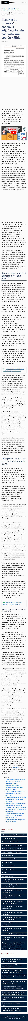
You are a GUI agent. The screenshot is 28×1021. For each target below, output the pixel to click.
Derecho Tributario (8, 869)
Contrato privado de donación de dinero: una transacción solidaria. (16, 799)
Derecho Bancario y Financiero (12, 845)
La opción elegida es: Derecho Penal (13, 934)
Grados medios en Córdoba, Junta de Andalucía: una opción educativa (15, 815)
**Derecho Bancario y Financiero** (13, 835)
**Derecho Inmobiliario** (10, 838)
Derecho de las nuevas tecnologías (13, 848)
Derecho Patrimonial (8, 866)
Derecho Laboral (7, 862)
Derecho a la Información (10, 842)
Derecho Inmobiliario (9, 859)
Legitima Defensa (7, 9)
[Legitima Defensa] (8, 2)
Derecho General (7, 855)
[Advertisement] (14, 94)
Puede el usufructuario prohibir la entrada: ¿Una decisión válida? (14, 787)
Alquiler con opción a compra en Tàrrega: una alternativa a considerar (16, 809)
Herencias (5, 872)
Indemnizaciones (7, 876)
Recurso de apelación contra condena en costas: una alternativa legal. (15, 781)
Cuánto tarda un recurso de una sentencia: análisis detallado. (15, 793)
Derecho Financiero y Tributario (12, 852)
